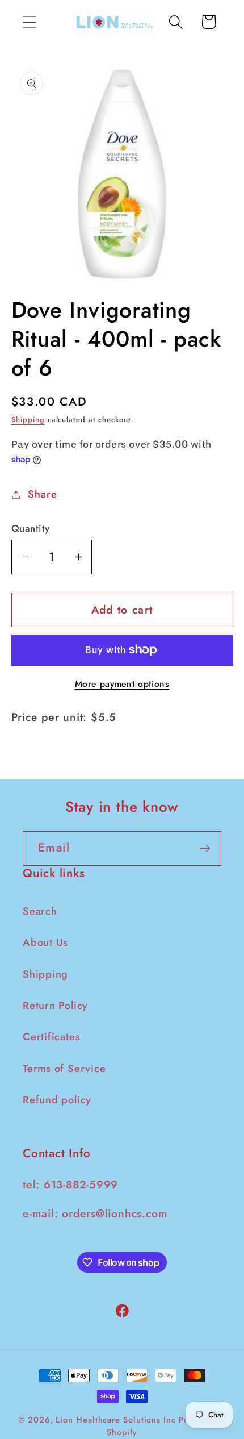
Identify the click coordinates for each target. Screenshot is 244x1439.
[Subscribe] (204, 848)
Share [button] (42, 494)
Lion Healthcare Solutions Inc (115, 1419)
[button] (29, 22)
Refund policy (57, 1099)
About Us (45, 942)
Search (40, 911)
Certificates (51, 1036)
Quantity (30, 528)
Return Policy (55, 1005)
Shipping (28, 419)
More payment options (122, 684)
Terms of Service (64, 1068)
